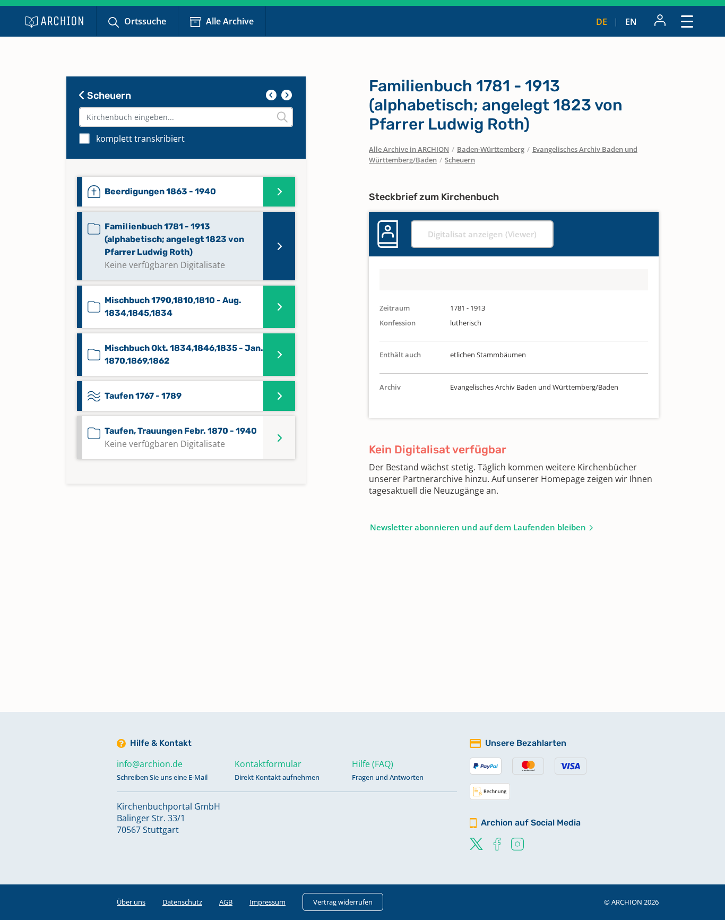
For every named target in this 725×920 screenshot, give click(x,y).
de (601, 22)
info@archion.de (150, 764)
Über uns (131, 902)
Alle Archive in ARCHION (409, 149)
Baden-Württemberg (490, 149)
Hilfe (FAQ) (372, 764)
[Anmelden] (660, 21)
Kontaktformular (268, 764)
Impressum (267, 902)
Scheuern (108, 95)
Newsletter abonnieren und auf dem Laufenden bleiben (478, 527)
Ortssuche (145, 21)
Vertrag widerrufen (343, 902)
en (631, 22)
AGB (225, 902)
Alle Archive (230, 21)
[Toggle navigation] (687, 21)
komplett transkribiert (140, 138)
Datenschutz (182, 902)
